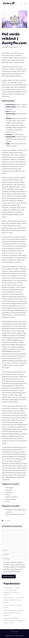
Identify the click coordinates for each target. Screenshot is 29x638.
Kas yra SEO (16, 635)
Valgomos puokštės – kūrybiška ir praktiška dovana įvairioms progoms (14, 613)
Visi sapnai (7, 520)
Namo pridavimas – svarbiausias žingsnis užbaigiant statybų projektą (14, 600)
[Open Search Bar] (21, 3)
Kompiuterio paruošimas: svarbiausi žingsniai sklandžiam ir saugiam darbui (14, 620)
